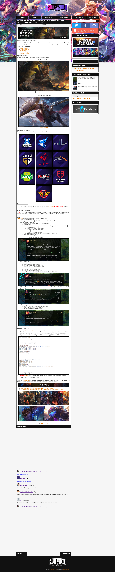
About (57, 565)
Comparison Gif (48, 92)
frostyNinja (54, 569)
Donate (62, 565)
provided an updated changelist (33, 330)
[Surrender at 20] (58, 7)
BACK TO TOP (44, 423)
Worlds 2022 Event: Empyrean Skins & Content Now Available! (87, 87)
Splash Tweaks (24, 48)
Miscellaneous (24, 50)
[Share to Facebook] (23, 426)
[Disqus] (43, 488)
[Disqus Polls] (44, 448)
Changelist (20, 218)
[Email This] (18, 426)
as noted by (51, 206)
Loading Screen (39, 92)
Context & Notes (24, 53)
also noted (26, 375)
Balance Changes (24, 52)
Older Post (65, 554)
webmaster (66, 569)
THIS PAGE (26, 380)
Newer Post (21, 554)
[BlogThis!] (19, 426)
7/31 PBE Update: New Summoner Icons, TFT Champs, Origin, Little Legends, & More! (41, 389)
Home (52, 565)
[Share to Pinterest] (25, 426)
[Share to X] (21, 426)
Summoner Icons (24, 49)
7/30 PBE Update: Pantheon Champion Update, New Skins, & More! (37, 388)
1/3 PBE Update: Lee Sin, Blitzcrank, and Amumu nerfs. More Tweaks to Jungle (87, 78)
